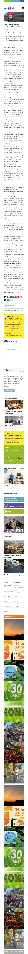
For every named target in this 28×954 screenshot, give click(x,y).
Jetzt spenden (6, 490)
